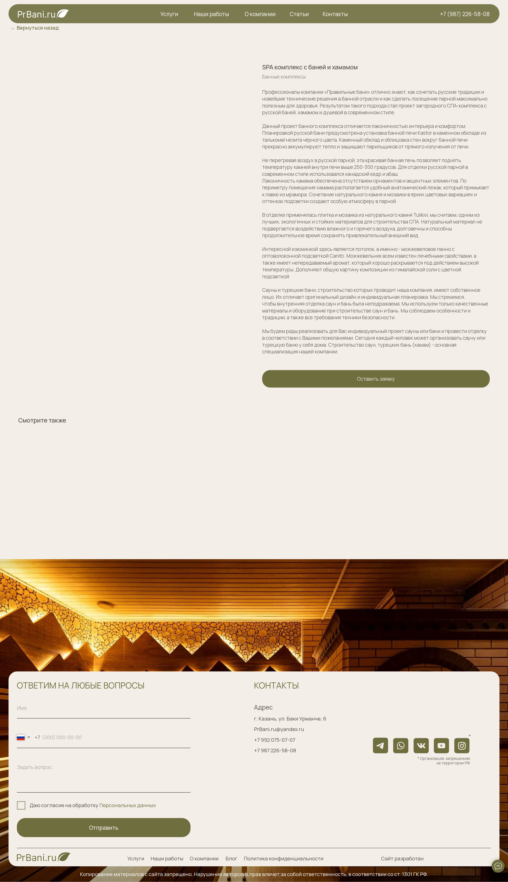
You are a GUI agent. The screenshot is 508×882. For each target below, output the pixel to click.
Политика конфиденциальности (283, 858)
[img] (43, 857)
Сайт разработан (402, 858)
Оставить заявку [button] (376, 378)
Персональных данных (127, 805)
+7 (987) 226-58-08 (465, 14)
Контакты (335, 14)
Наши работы (211, 14)
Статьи (299, 14)
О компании (260, 14)
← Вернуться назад (35, 27)
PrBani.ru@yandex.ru (279, 729)
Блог (231, 858)
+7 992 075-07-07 (274, 739)
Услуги (169, 14)
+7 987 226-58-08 (275, 750)
